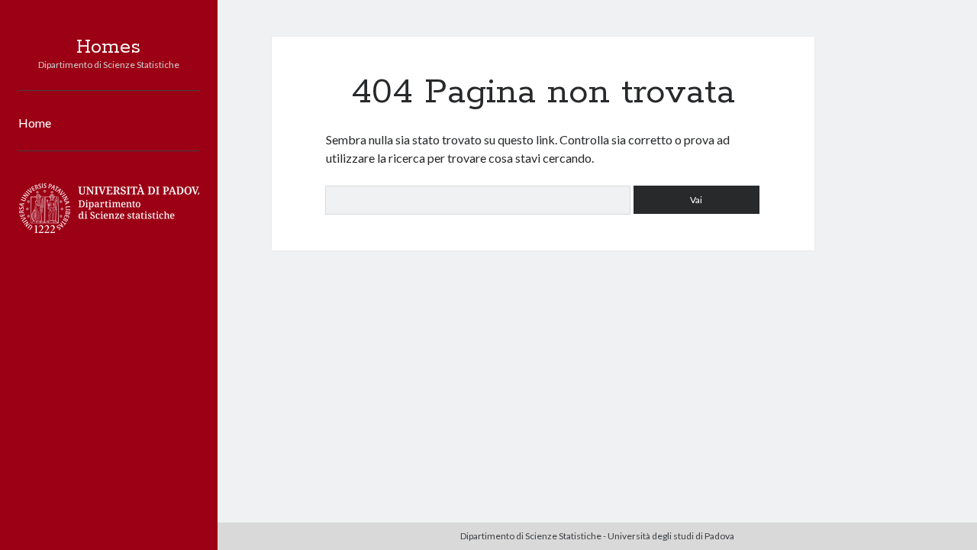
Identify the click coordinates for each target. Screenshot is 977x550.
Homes (108, 47)
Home (34, 122)
